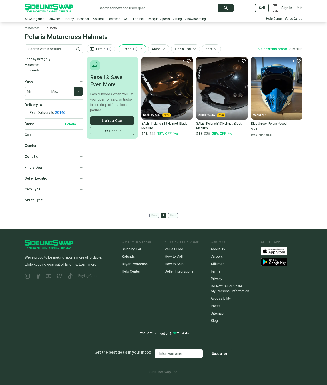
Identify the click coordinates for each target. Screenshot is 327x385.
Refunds (128, 256)
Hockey (69, 19)
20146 (60, 112)
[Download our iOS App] (277, 251)
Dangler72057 (152, 114)
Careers (217, 256)
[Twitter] (59, 276)
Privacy (216, 279)
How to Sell (174, 256)
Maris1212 (259, 115)
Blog (214, 321)
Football (138, 19)
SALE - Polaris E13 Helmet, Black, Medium (164, 126)
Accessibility (221, 298)
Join (299, 8)
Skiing (177, 19)
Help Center (274, 18)
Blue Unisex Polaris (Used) (269, 123)
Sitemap (217, 313)
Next (173, 215)
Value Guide (293, 18)
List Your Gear (112, 120)
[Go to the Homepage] (49, 8)
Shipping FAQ (132, 249)
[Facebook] (38, 276)
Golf (127, 19)
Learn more (87, 264)
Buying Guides (89, 276)
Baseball (83, 19)
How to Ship (174, 264)
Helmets (50, 28)
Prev (154, 215)
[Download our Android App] (281, 262)
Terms (215, 271)
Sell (262, 8)
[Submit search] (226, 8)
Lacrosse (114, 19)
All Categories (34, 19)
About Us (218, 249)
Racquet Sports (159, 19)
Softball (98, 19)
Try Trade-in (112, 131)
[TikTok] (70, 276)
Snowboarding (195, 19)
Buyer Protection (135, 264)
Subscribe (219, 353)
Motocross (32, 28)
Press (215, 306)
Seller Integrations (179, 271)
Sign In (286, 8)
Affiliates (217, 264)
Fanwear (54, 19)
